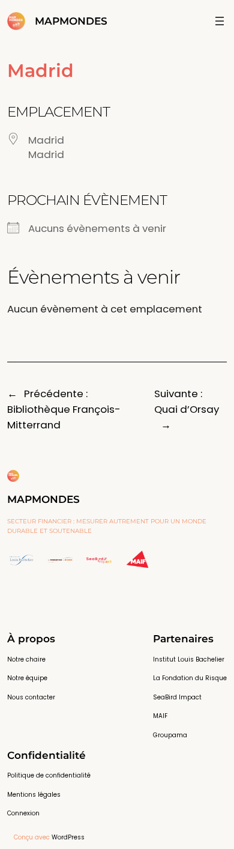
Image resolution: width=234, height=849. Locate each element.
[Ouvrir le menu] (219, 21)
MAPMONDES (71, 21)
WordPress (68, 837)
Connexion (23, 813)
